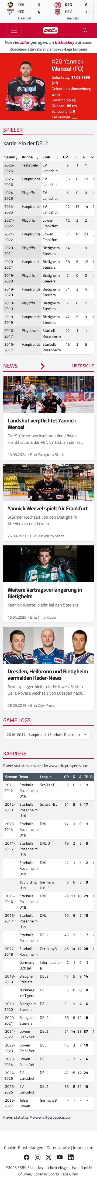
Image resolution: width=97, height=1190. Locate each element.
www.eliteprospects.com (68, 765)
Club (46, 157)
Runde (27, 157)
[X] (49, 1157)
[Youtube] (60, 1157)
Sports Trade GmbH (63, 1174)
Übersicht (83, 366)
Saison (9, 157)
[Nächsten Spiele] (90, 11)
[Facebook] (27, 1157)
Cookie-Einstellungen (23, 1148)
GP (65, 157)
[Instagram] (38, 1157)
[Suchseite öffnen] (85, 30)
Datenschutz (58, 1148)
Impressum (83, 1148)
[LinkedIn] (71, 1157)
